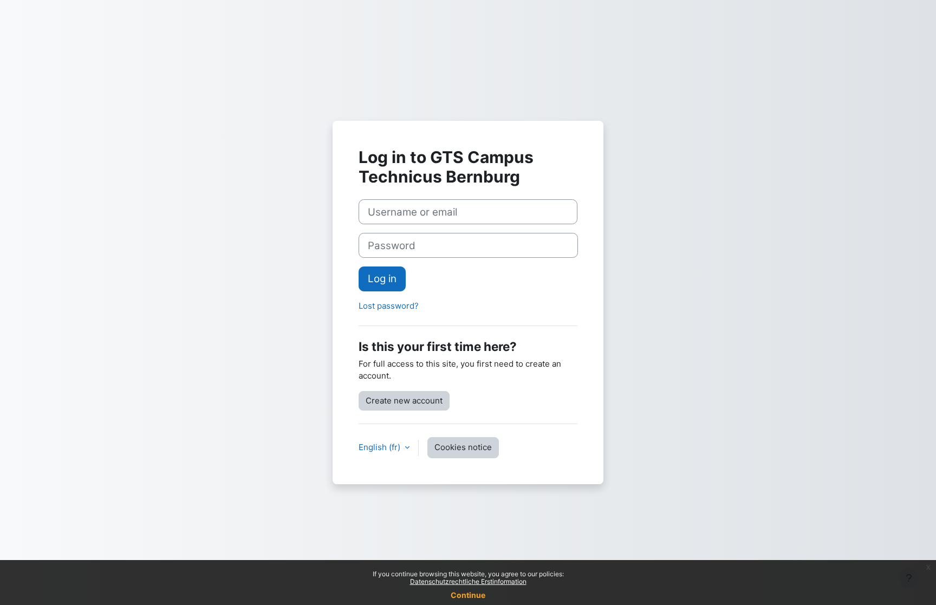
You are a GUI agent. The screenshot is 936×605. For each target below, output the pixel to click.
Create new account (404, 400)
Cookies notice (463, 447)
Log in (382, 278)
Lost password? (389, 306)
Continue (468, 595)
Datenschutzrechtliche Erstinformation (468, 581)
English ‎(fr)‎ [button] (380, 447)
